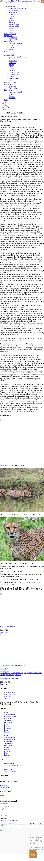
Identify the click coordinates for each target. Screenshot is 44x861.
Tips (5, 698)
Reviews (11, 47)
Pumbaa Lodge (14, 30)
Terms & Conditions (11, 765)
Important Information (16, 43)
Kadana (11, 20)
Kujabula (12, 22)
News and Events (10, 694)
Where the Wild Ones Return (10, 678)
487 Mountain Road (15, 10)
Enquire (7, 732)
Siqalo (11, 32)
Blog (6, 51)
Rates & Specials (10, 34)
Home (2, 113)
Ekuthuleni (12, 14)
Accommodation (9, 6)
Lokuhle (11, 28)
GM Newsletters (9, 692)
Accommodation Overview (18, 8)
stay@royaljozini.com (7, 779)
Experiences (8, 36)
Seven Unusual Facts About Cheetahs (12, 665)
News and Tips (9, 696)
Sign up (4, 818)
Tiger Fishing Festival (7, 626)
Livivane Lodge (14, 26)
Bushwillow (13, 12)
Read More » (4, 632)
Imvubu (11, 16)
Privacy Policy (9, 763)
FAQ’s (11, 45)
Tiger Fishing (13, 40)
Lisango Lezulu (14, 24)
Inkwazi (11, 18)
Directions (12, 49)
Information (8, 41)
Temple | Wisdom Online (16, 826)
